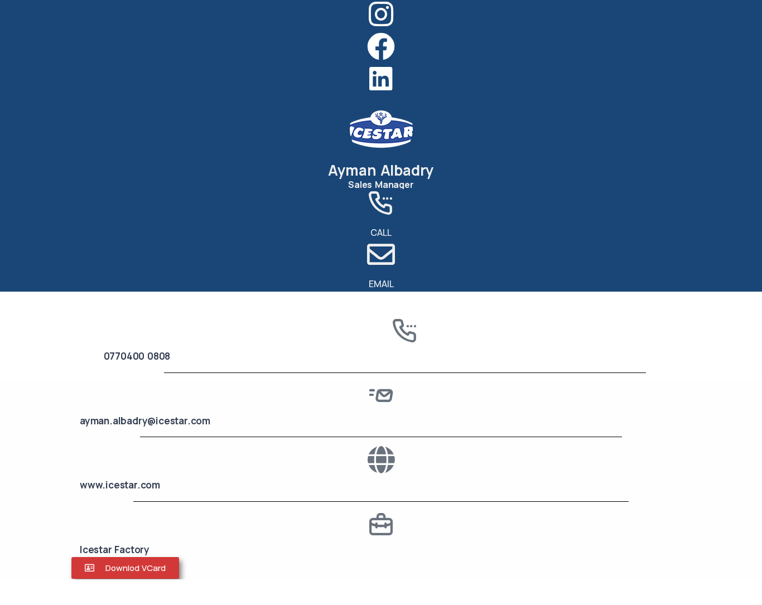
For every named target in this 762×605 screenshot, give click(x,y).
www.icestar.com (120, 484)
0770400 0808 (137, 356)
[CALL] (381, 203)
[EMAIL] (381, 254)
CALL (381, 232)
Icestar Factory (114, 549)
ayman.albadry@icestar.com (145, 420)
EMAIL (381, 284)
